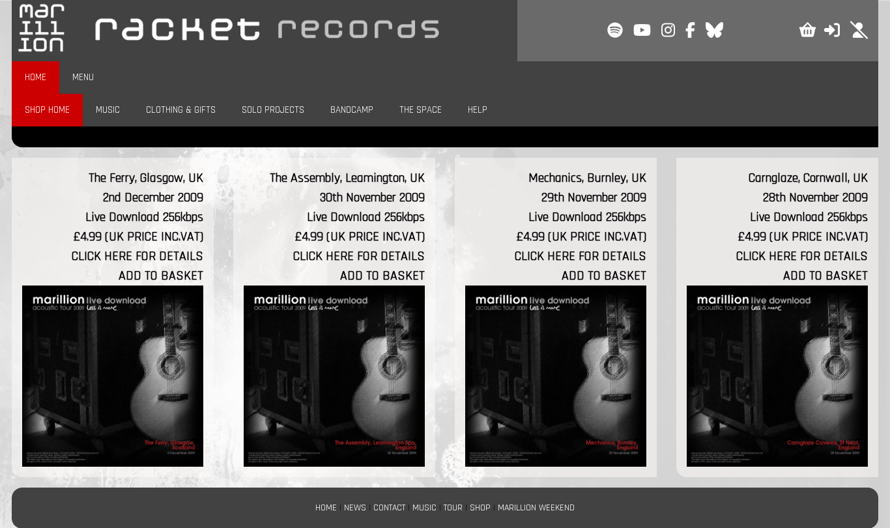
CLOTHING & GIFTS (181, 110)
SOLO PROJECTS (273, 110)
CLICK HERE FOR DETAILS (137, 256)
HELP (477, 110)
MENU (83, 77)
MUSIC (108, 110)
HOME (35, 77)
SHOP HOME (47, 110)
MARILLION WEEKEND (536, 508)
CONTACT (389, 508)
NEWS (355, 508)
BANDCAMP (351, 110)
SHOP (480, 508)
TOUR (453, 508)
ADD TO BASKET (161, 275)
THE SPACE (420, 110)
